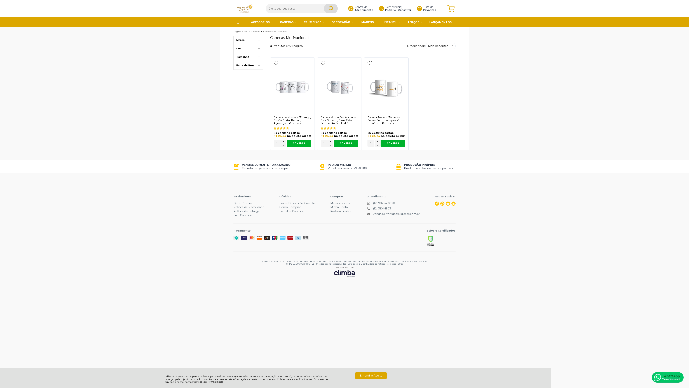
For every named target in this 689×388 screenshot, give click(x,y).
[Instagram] (442, 204)
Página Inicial (240, 31)
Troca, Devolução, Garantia (297, 203)
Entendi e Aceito (371, 375)
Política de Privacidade (208, 381)
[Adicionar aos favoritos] (276, 63)
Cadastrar (404, 10)
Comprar (299, 143)
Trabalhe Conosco (291, 211)
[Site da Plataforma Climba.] (344, 271)
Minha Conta (339, 207)
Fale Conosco (242, 215)
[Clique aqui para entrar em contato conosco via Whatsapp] (668, 377)
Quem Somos (242, 203)
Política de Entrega (246, 211)
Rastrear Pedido (341, 211)
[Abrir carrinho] (451, 8)
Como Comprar (290, 207)
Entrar (389, 10)
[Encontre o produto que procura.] (331, 8)
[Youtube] (448, 204)
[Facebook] (437, 204)
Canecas (255, 31)
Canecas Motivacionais (275, 31)
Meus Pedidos (340, 203)
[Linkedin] (453, 204)
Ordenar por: (416, 46)
